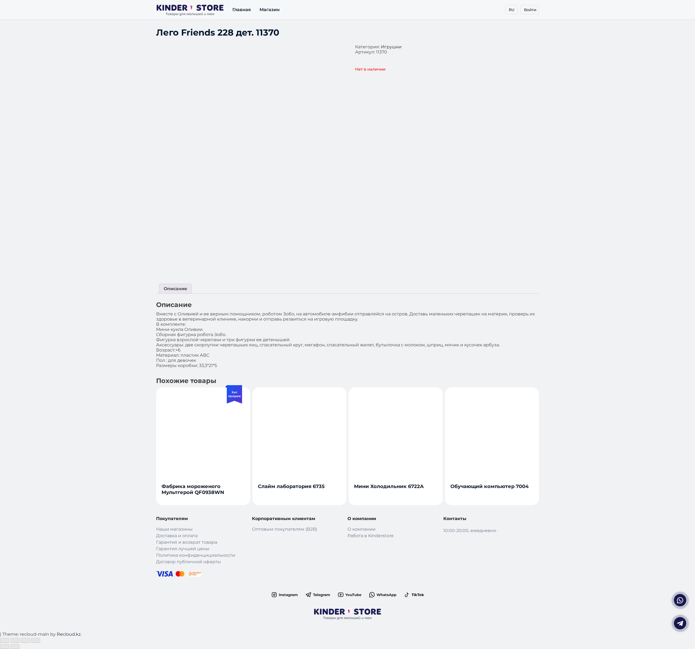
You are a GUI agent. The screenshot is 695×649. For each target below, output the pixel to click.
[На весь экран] (25, 640)
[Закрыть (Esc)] (4, 640)
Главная (241, 9)
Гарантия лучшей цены (182, 548)
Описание (175, 288)
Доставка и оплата (177, 535)
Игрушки (391, 46)
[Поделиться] (15, 640)
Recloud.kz (69, 634)
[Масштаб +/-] (35, 640)
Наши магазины (174, 529)
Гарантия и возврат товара (186, 542)
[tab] (175, 289)
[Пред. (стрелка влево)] (4, 646)
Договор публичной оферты (188, 561)
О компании (361, 529)
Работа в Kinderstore (371, 535)
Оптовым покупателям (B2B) (284, 529)
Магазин (270, 9)
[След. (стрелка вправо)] (15, 646)
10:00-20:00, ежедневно (469, 530)
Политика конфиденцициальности (195, 555)
